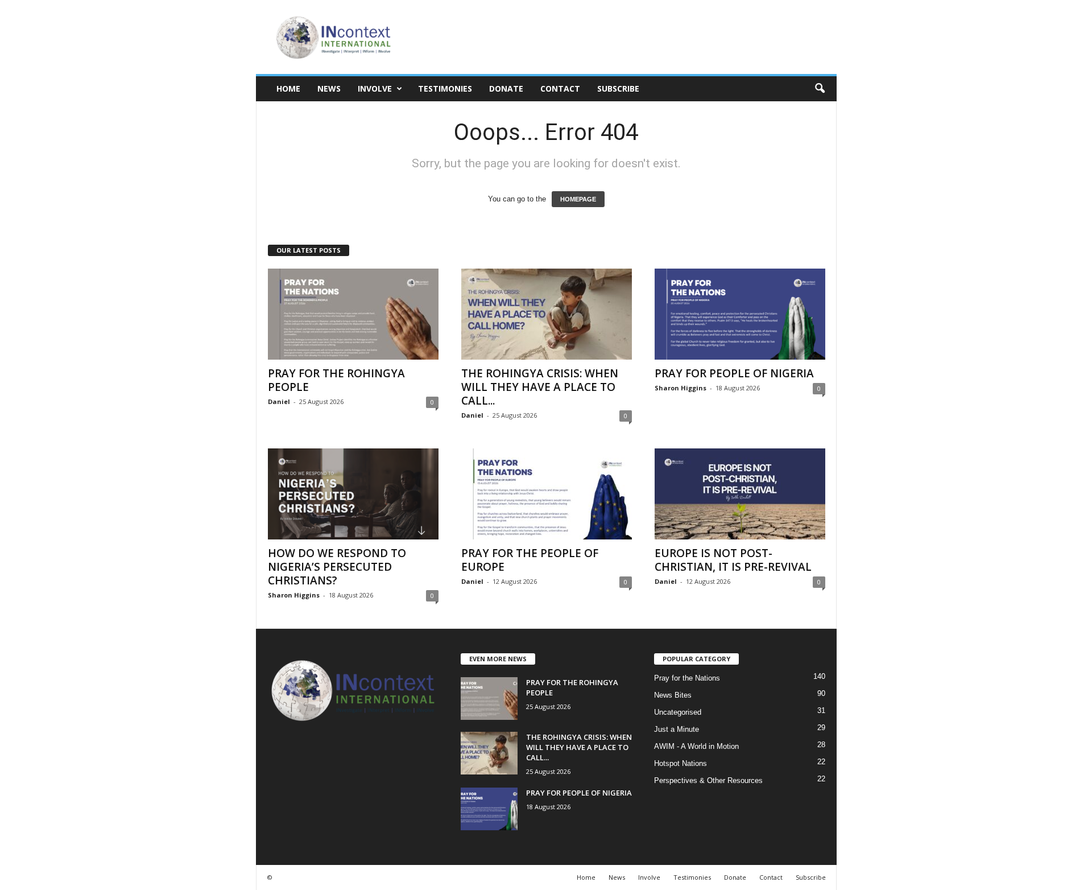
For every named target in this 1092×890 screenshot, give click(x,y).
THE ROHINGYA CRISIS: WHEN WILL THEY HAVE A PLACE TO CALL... (539, 387)
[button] (819, 88)
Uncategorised (677, 712)
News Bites (673, 695)
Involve (375, 88)
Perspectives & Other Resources (708, 780)
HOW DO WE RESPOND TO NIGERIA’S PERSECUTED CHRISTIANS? (337, 567)
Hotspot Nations (680, 763)
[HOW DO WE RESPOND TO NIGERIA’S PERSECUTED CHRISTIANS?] (353, 493)
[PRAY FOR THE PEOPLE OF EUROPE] (546, 493)
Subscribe (618, 88)
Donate (506, 88)
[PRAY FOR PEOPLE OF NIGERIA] (740, 314)
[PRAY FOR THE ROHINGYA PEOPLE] (353, 314)
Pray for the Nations (687, 678)
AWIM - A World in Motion (696, 746)
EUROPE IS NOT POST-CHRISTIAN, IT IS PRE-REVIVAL (733, 560)
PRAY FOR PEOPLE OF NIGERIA (734, 373)
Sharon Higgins (680, 388)
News (329, 88)
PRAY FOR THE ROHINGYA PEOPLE (336, 380)
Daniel (279, 401)
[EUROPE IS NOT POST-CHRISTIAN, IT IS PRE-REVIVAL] (740, 493)
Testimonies (445, 88)
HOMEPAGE (578, 199)
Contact (560, 88)
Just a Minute (676, 729)
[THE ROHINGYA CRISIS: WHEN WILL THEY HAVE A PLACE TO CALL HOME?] (546, 314)
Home (288, 88)
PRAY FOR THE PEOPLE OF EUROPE (529, 560)
